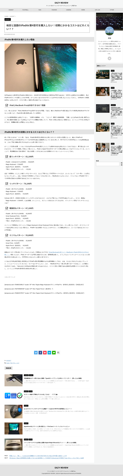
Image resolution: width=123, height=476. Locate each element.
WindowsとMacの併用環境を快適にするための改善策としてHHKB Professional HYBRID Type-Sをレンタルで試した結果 (46, 458)
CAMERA (68, 10)
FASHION (54, 10)
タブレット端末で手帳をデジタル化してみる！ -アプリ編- (41, 394)
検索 (97, 161)
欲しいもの (16, 363)
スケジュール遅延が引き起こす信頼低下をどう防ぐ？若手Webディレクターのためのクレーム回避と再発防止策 (116, 149)
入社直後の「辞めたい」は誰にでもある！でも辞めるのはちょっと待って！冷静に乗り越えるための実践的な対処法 (116, 94)
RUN (40, 10)
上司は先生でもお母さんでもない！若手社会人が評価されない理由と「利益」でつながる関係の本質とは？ (116, 76)
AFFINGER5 (78, 473)
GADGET (11, 10)
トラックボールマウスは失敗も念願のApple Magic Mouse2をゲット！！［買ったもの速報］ (50, 442)
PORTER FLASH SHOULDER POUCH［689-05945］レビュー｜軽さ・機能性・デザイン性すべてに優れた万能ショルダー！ (117, 112)
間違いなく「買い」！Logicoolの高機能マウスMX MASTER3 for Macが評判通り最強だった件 (38, 456)
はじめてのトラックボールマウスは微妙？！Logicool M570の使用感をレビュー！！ (48, 408)
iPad (11, 363)
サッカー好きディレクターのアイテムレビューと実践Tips (61, 471)
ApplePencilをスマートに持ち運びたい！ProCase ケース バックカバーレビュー (47, 426)
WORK (83, 10)
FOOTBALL (25, 10)
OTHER (112, 10)
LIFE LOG (97, 10)
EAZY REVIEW (61, 3)
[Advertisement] (47, 324)
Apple (8, 363)
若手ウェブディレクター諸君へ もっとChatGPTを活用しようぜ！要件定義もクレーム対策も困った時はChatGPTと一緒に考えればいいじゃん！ (117, 131)
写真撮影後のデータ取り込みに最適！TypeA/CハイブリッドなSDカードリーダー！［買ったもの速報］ (53, 378)
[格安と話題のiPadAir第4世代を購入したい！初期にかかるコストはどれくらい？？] (49, 352)
